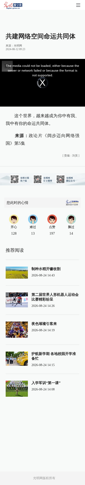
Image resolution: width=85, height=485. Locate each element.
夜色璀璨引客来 (44, 324)
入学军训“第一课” (46, 383)
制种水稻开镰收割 (46, 269)
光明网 (18, 45)
